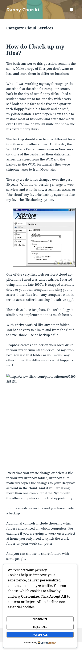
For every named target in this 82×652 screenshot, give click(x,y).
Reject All (40, 627)
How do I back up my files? (35, 50)
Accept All (40, 634)
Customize (40, 619)
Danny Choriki (22, 9)
